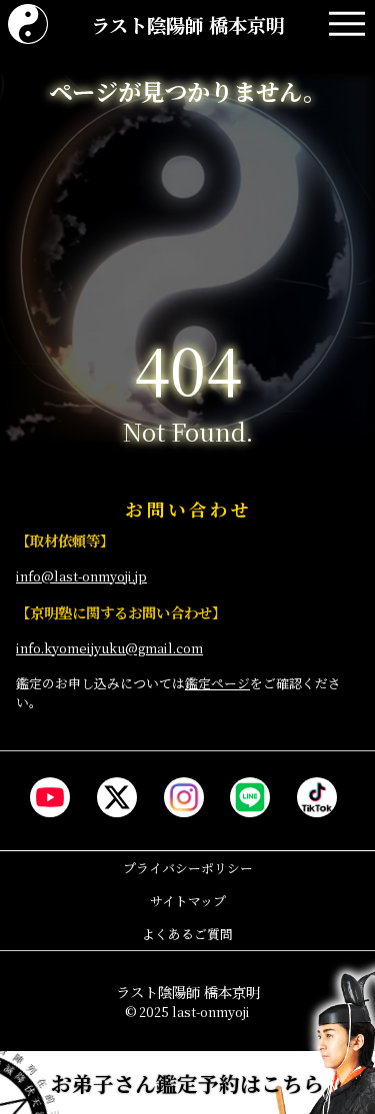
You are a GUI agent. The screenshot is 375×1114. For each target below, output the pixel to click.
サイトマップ (188, 900)
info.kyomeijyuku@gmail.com (109, 647)
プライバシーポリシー (188, 867)
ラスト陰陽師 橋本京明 (188, 24)
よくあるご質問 (187, 933)
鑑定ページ (217, 682)
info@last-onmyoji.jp (81, 575)
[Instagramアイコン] (184, 797)
